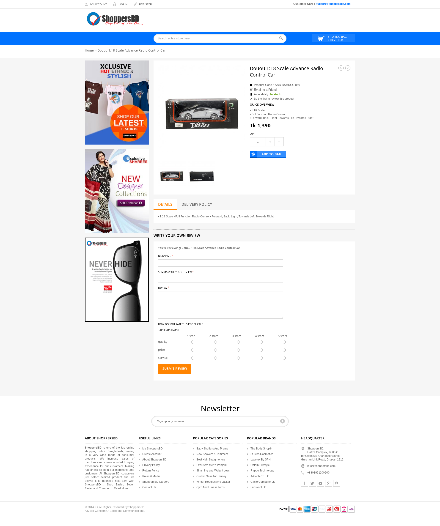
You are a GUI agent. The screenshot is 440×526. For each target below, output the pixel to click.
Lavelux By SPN (260, 459)
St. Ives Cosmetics (261, 454)
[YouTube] (320, 483)
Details (165, 204)
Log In (123, 4)
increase (270, 141)
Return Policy (150, 470)
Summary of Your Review (175, 272)
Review (162, 287)
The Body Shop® (261, 448)
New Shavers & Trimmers (212, 454)
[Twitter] (312, 483)
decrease (279, 141)
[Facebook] (304, 483)
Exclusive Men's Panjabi (211, 465)
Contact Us (149, 487)
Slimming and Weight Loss (213, 470)
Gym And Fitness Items (210, 487)
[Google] (328, 483)
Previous (341, 68)
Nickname (164, 256)
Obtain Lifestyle (260, 465)
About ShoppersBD (154, 459)
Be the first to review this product (274, 98)
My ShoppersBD (152, 448)
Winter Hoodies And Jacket (213, 481)
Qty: (252, 133)
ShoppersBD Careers (155, 481)
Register (145, 4)
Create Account (151, 454)
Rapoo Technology (262, 470)
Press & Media (151, 476)
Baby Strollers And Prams (212, 448)
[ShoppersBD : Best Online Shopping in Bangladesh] (115, 19)
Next (348, 68)
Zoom (238, 145)
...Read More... (121, 488)
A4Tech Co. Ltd (260, 476)
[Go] (282, 421)
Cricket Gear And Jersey (211, 476)
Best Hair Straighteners (210, 459)
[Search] (282, 38)
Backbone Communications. (127, 510)
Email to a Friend (265, 89)
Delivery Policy (197, 204)
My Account (98, 4)
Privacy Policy (151, 465)
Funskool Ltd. (258, 487)
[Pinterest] (336, 483)
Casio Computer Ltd (262, 481)
